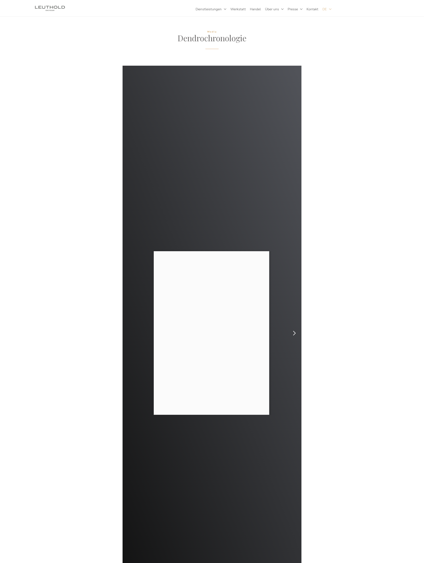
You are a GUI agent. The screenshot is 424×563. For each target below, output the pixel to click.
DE (325, 9)
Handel (255, 9)
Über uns (272, 9)
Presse (293, 9)
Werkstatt (238, 9)
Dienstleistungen (209, 9)
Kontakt (312, 9)
